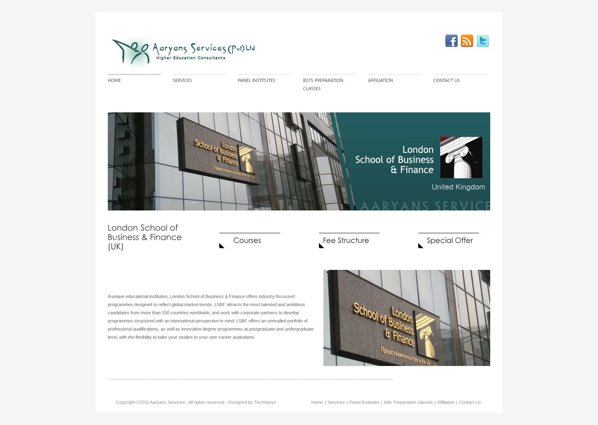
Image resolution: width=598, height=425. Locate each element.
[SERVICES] (199, 80)
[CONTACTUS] (459, 80)
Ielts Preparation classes (408, 402)
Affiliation (445, 402)
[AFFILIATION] (394, 80)
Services (336, 402)
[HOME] (134, 80)
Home (317, 402)
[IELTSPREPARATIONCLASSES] (329, 84)
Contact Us (470, 402)
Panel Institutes (364, 402)
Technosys (265, 402)
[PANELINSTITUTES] (264, 80)
